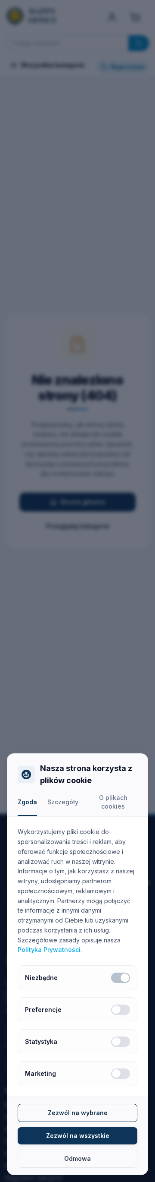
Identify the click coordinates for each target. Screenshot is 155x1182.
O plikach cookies (113, 802)
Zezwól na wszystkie (77, 1135)
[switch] (120, 978)
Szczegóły (62, 802)
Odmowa (77, 1158)
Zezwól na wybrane (78, 1112)
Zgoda (27, 802)
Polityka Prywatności (49, 949)
